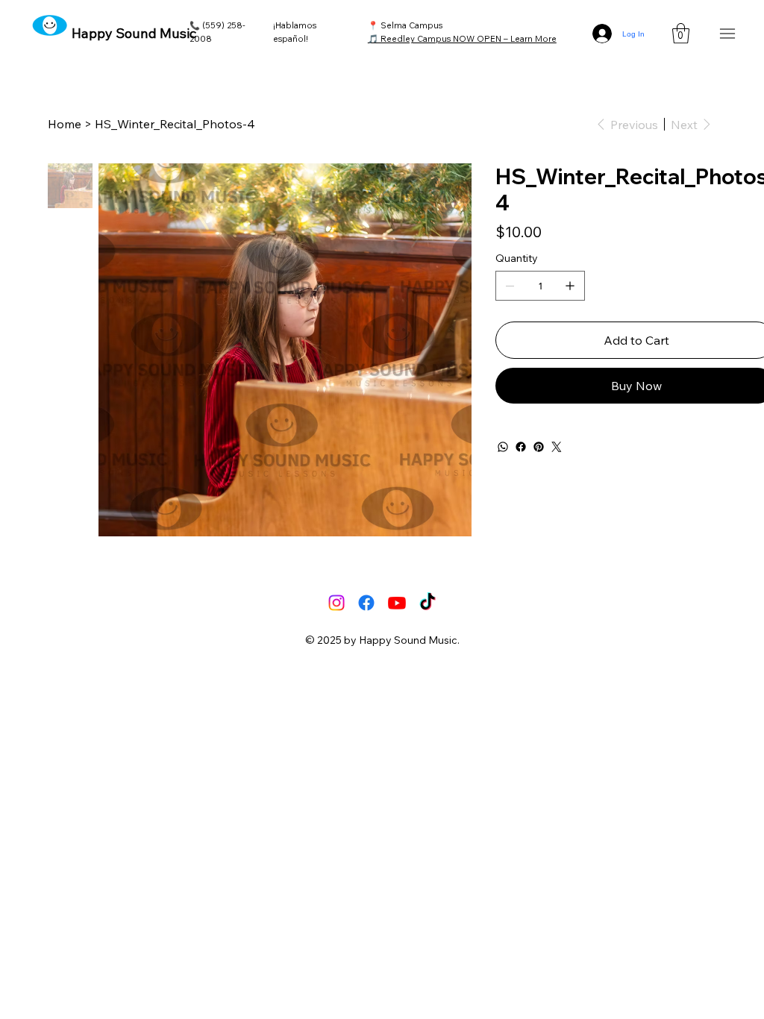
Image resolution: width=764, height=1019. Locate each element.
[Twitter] (556, 446)
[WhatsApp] (502, 446)
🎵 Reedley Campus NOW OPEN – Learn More (462, 39)
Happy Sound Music (134, 33)
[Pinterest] (538, 446)
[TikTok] (427, 602)
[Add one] (570, 286)
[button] (680, 33)
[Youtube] (396, 602)
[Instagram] (336, 602)
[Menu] (727, 34)
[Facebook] (520, 446)
